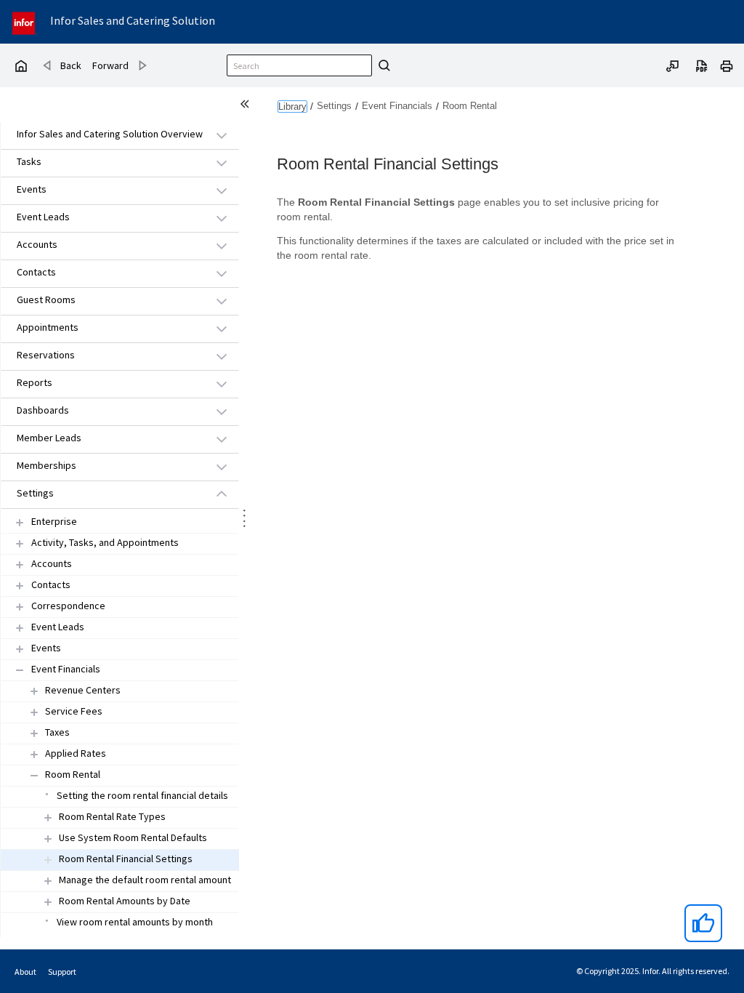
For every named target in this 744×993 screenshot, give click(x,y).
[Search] (382, 65)
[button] (103, 135)
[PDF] (702, 65)
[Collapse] (20, 670)
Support (62, 971)
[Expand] (20, 522)
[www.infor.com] (25, 21)
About (25, 971)
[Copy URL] (673, 65)
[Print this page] (726, 65)
